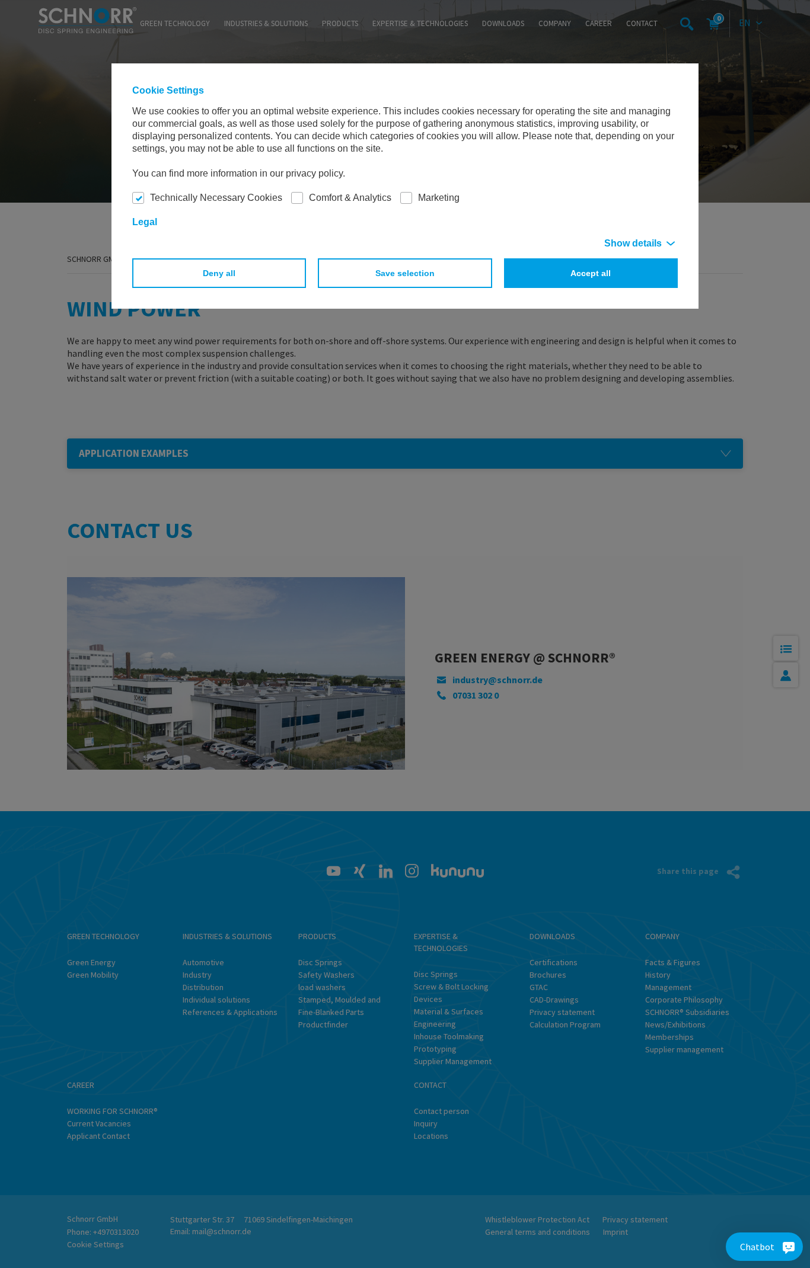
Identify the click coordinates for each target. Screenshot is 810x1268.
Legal (144, 222)
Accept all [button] (590, 273)
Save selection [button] (405, 273)
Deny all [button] (219, 273)
